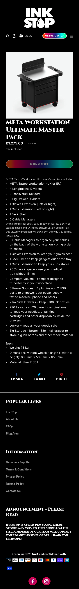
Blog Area (12, 433)
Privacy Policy (15, 476)
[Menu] (70, 36)
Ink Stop (11, 412)
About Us (12, 419)
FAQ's (10, 426)
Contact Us (13, 491)
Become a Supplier (18, 462)
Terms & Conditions (19, 469)
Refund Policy (15, 483)
